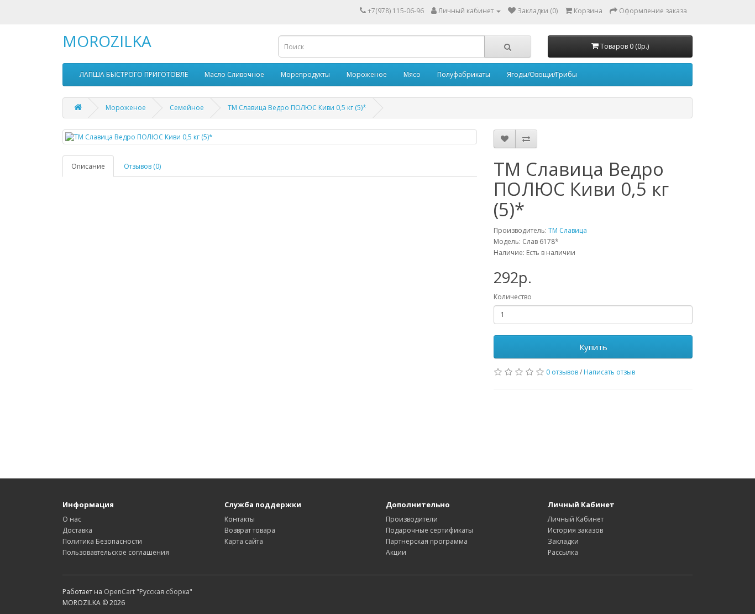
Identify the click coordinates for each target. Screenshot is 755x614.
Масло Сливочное (234, 74)
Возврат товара (249, 530)
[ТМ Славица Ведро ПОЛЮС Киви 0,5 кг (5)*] (269, 136)
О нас (71, 519)
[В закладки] (505, 138)
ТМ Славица (567, 230)
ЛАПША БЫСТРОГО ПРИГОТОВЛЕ (134, 74)
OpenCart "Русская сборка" (148, 591)
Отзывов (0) (142, 166)
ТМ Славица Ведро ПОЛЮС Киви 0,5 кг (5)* (297, 107)
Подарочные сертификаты (429, 530)
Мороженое (367, 74)
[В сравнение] (526, 138)
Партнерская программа (427, 541)
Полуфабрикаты (463, 74)
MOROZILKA (106, 40)
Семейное (187, 107)
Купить (593, 346)
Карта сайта (243, 541)
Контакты (239, 519)
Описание (88, 166)
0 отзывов (562, 372)
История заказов (575, 530)
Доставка (77, 530)
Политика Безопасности (102, 541)
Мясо (412, 74)
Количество (513, 296)
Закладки (563, 541)
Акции (396, 552)
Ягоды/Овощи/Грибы (542, 74)
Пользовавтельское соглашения (115, 552)
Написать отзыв (609, 372)
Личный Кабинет (576, 519)
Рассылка (563, 552)
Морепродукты (305, 74)
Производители (412, 519)
